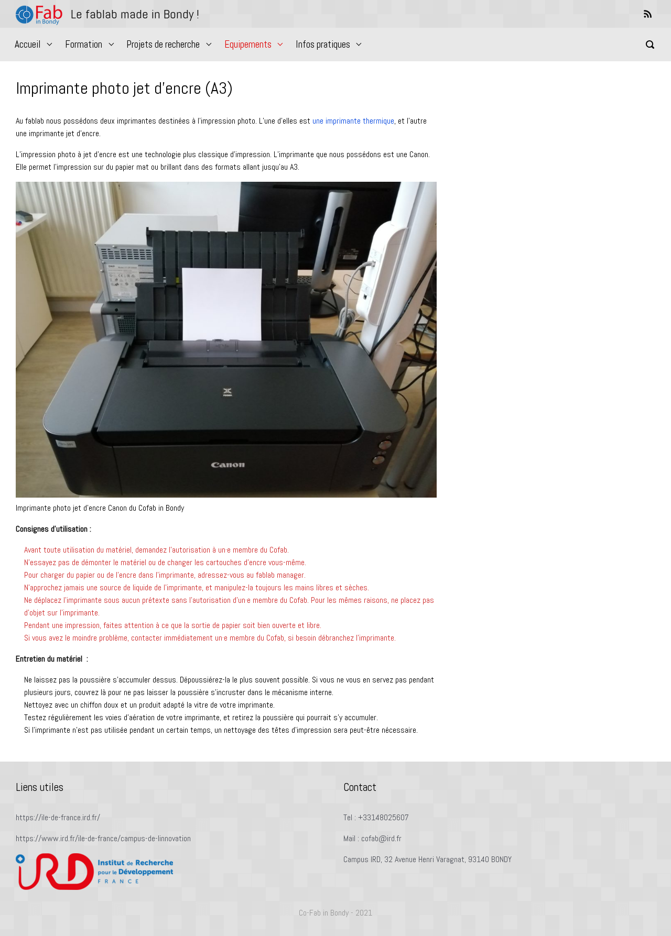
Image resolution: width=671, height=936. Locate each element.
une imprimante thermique (353, 120)
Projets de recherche (163, 44)
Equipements (248, 44)
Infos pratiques (323, 44)
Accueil (28, 44)
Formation (83, 44)
